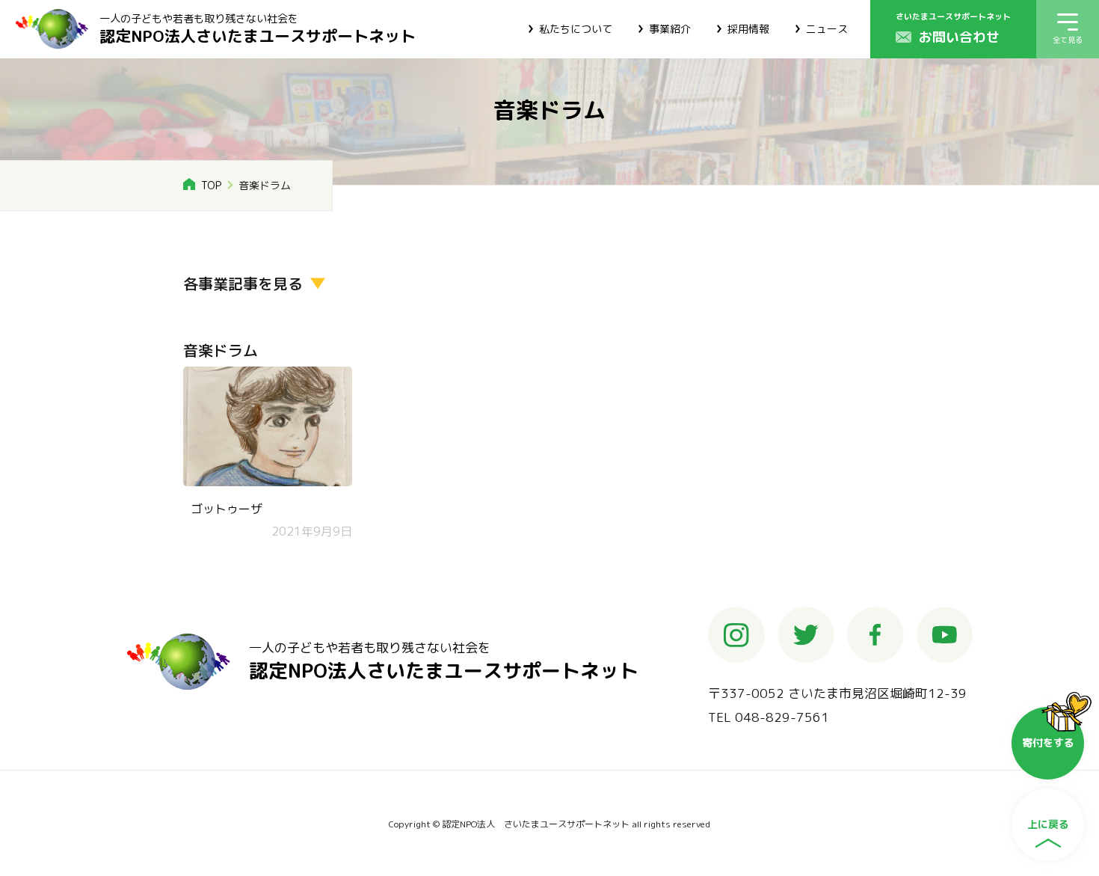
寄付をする (1048, 742)
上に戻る (1048, 824)
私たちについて (575, 29)
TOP (211, 185)
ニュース (827, 29)
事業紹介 (670, 29)
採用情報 (748, 29)
